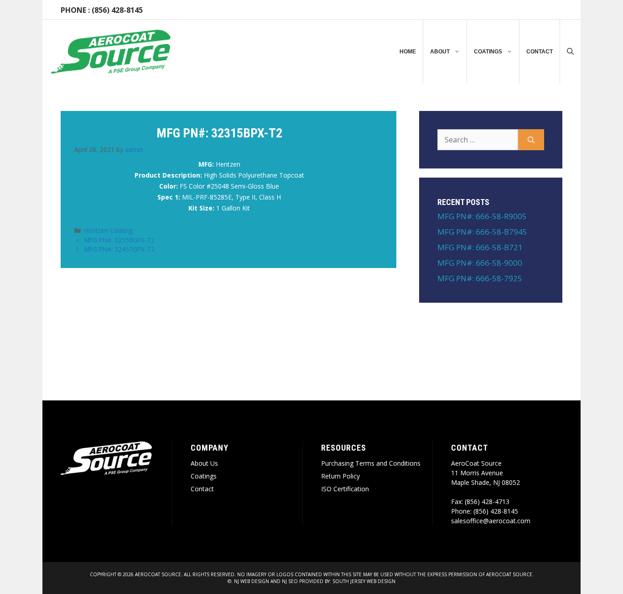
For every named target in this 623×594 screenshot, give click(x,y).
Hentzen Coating (108, 230)
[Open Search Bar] (570, 52)
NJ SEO (290, 581)
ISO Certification (345, 488)
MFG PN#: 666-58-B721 (480, 247)
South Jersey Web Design (363, 581)
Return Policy (340, 476)
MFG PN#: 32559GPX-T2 (119, 240)
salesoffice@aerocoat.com (490, 520)
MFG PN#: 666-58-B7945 (482, 231)
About (440, 51)
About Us (204, 463)
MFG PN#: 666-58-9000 (479, 263)
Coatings (488, 51)
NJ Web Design (251, 581)
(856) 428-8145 (117, 10)
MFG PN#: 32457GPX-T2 (119, 249)
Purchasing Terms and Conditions (371, 463)
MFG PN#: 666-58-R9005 (482, 216)
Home (408, 51)
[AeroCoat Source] (110, 52)
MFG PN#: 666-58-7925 (479, 278)
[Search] (531, 139)
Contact (539, 51)
